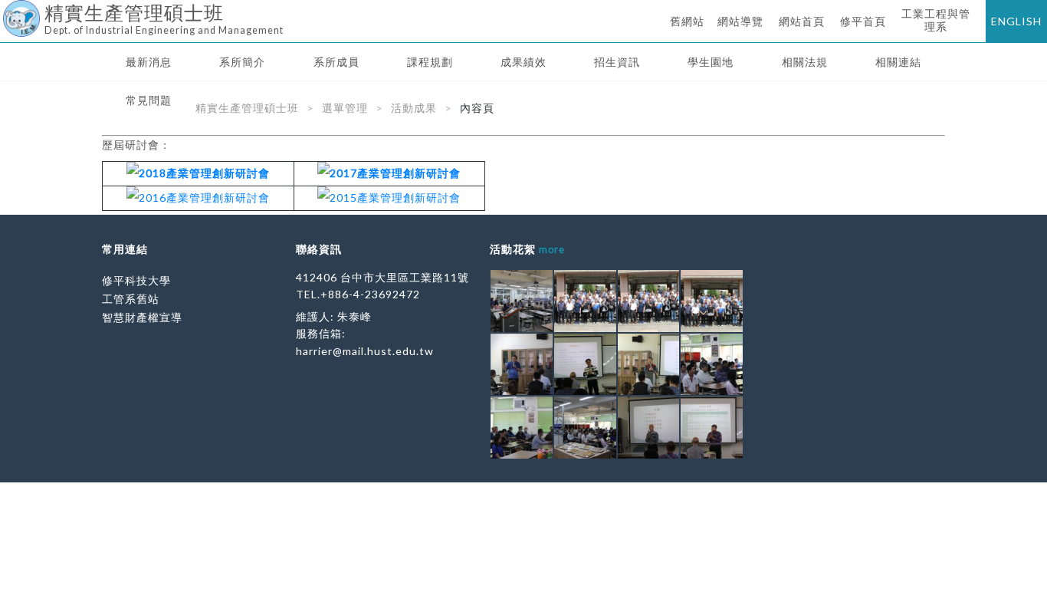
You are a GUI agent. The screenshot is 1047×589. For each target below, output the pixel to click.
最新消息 (149, 61)
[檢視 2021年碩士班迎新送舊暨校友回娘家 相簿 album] (521, 301)
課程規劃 (430, 61)
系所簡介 (242, 61)
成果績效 (523, 61)
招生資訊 (617, 61)
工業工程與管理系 (935, 20)
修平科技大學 (136, 280)
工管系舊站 (130, 298)
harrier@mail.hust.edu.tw (365, 350)
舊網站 (687, 21)
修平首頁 (863, 21)
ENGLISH (1016, 21)
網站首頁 (802, 21)
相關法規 (805, 61)
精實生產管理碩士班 (247, 107)
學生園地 (711, 61)
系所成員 (336, 61)
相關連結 (898, 61)
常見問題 (149, 100)
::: (5, 11)
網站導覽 (740, 21)
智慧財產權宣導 (142, 317)
